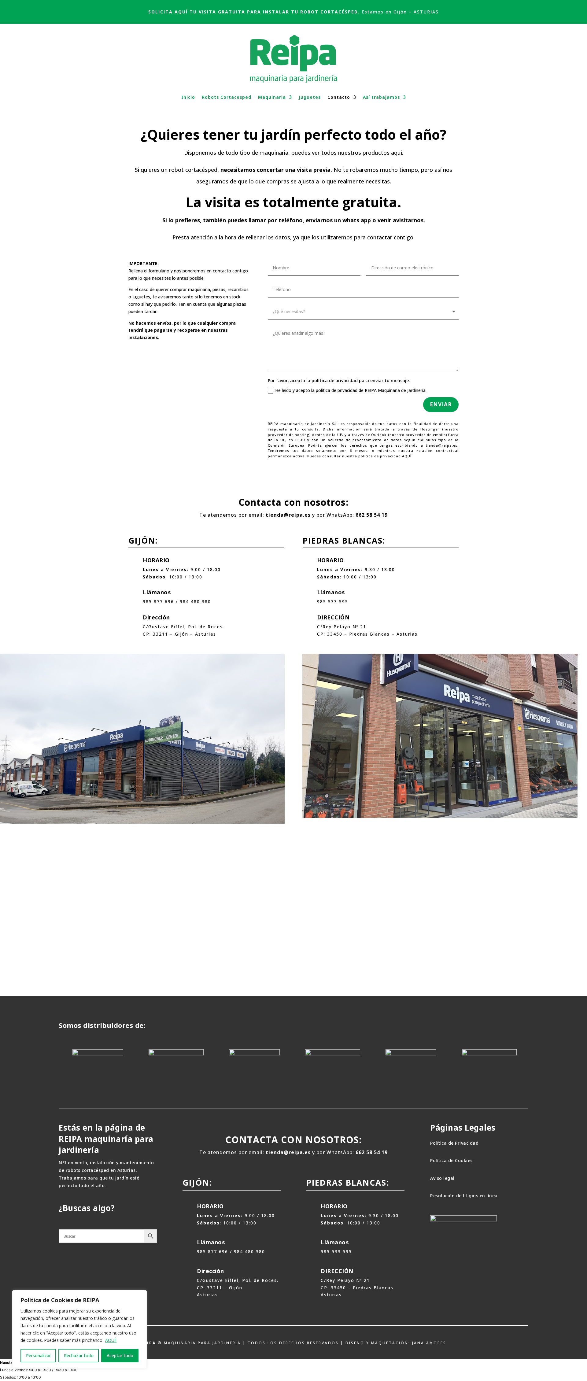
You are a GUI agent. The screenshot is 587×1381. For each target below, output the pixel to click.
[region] (79, 1329)
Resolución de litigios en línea (464, 1195)
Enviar (441, 404)
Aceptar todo (120, 1355)
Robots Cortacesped (226, 97)
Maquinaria (272, 97)
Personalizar (38, 1355)
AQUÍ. (110, 1340)
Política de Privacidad (454, 1143)
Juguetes (310, 97)
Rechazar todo (79, 1355)
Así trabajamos (381, 97)
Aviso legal (442, 1178)
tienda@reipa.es (288, 514)
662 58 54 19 (372, 514)
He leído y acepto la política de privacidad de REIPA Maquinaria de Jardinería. (350, 390)
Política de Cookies (451, 1160)
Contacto (338, 97)
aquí (396, 152)
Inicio (188, 97)
